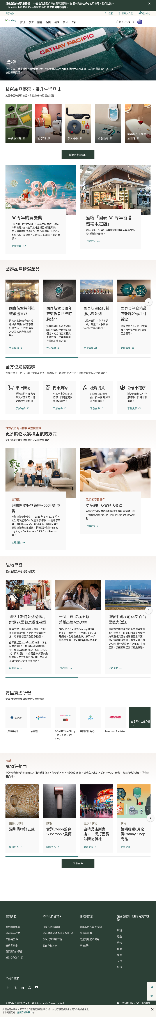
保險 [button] (48, 22)
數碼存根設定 (50, 945)
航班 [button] (22, 22)
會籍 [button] (73, 22)
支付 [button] (65, 22)
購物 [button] (39, 22)
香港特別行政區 (130, 1003)
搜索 (110, 13)
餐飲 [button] (56, 22)
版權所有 (9, 1003)
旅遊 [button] (31, 22)
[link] (40, 190)
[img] (149, 3)
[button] (16, 138)
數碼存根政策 (23, 1012)
